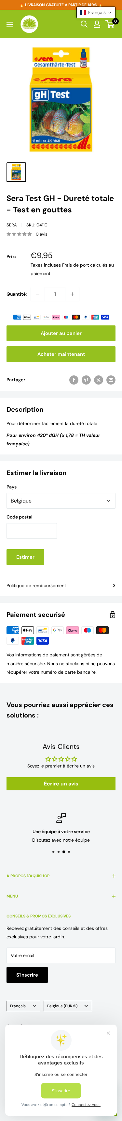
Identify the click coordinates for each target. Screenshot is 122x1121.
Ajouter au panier (61, 333)
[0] (110, 24)
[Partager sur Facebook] (73, 379)
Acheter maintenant (61, 354)
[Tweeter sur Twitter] (98, 379)
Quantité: (17, 294)
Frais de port (75, 265)
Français (18, 1006)
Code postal (20, 517)
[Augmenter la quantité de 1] (72, 294)
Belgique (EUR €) (62, 1006)
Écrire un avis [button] (61, 783)
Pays (12, 487)
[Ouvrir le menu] (10, 24)
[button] (96, 12)
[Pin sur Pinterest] (86, 379)
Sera (12, 225)
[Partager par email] (110, 379)
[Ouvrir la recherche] (84, 24)
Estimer (25, 557)
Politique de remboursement (36, 585)
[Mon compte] (97, 24)
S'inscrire (27, 975)
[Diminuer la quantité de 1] (38, 294)
